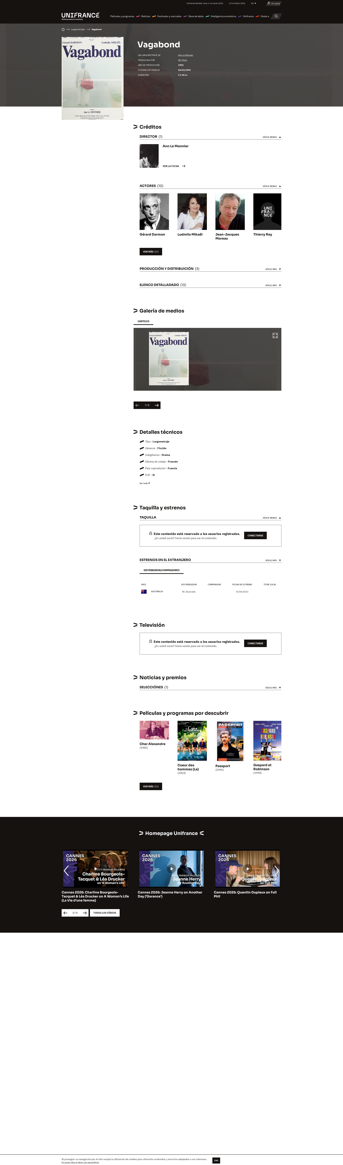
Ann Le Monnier (185, 55)
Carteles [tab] (143, 321)
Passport (222, 766)
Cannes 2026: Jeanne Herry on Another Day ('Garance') (94, 894)
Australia (157, 591)
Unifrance (248, 16)
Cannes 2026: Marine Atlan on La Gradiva (247, 892)
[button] (275, 336)
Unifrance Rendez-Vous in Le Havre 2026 (205, 3)
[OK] (216, 1160)
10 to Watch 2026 (237, 3)
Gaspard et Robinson (262, 767)
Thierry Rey (262, 234)
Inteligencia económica (223, 16)
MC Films (182, 60)
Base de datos (196, 16)
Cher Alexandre (152, 744)
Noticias (145, 16)
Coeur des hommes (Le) (188, 767)
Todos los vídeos (104, 912)
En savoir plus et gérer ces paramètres (80, 1162)
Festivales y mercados (169, 16)
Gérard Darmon (152, 234)
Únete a (265, 16)
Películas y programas (122, 16)
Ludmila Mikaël (190, 234)
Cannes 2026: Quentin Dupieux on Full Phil (169, 894)
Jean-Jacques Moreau (227, 236)
